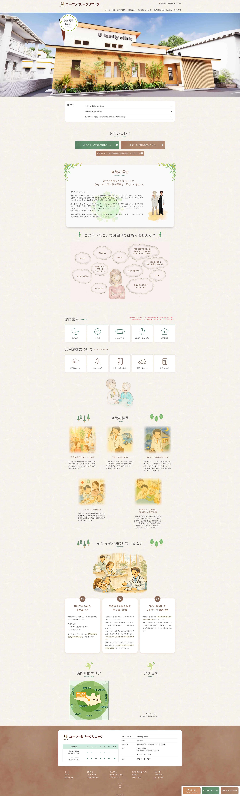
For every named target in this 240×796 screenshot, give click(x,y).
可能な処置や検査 (120, 368)
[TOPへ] (120, 785)
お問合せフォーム (120, 153)
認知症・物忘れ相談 (142, 338)
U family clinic (120, 794)
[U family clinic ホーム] (79, 5)
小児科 (97, 338)
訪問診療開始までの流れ (163, 10)
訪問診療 (164, 338)
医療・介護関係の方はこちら (143, 145)
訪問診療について (144, 10)
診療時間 (177, 10)
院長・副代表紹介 (118, 10)
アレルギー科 (120, 338)
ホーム (107, 10)
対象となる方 (97, 368)
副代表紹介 (113, 772)
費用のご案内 (165, 368)
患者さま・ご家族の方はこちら (97, 145)
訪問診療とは (75, 368)
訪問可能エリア (142, 368)
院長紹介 (90, 772)
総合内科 (75, 338)
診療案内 (132, 10)
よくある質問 (159, 777)
